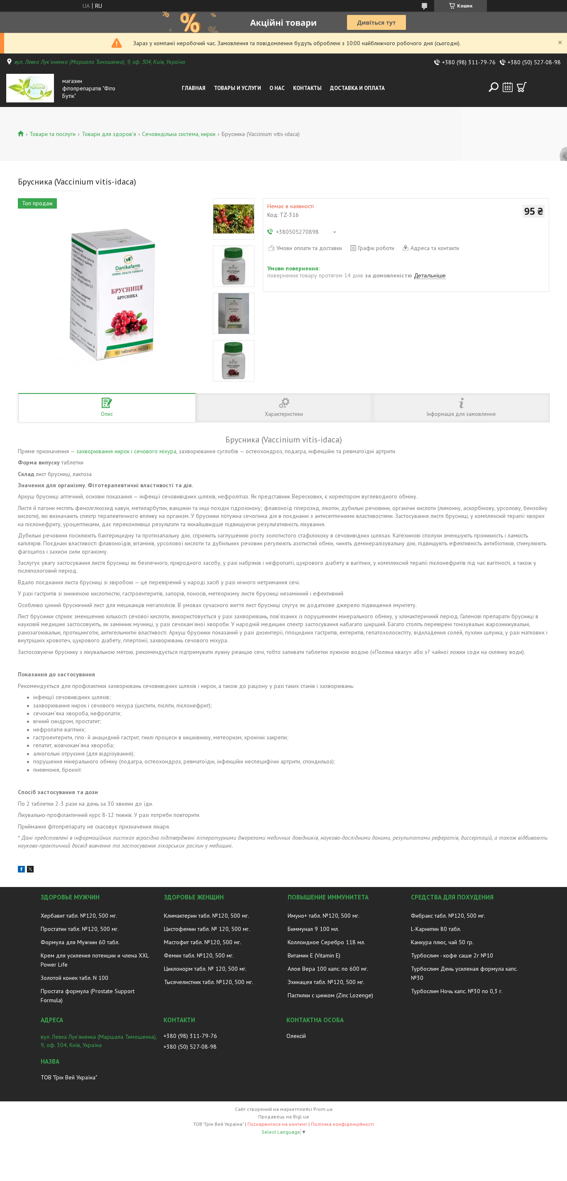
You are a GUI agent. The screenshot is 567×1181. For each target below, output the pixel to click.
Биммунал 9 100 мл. (313, 929)
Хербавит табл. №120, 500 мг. (79, 915)
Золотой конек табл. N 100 (74, 978)
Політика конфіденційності (342, 1124)
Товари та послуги (52, 134)
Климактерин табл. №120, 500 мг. (206, 915)
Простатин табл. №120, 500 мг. (80, 929)
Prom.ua (322, 1109)
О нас (277, 88)
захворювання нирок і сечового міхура (126, 451)
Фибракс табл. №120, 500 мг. (448, 915)
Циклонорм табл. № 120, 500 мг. (205, 968)
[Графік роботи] (508, 87)
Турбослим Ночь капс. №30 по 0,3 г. (457, 991)
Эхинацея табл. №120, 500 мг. (326, 982)
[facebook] (21, 870)
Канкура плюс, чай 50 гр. (442, 942)
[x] (30, 870)
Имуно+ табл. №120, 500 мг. (323, 915)
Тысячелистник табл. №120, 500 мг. (208, 982)
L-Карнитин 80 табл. (436, 929)
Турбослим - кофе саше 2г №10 (452, 955)
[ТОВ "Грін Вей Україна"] (32, 88)
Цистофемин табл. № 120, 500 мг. (207, 929)
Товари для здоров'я (109, 134)
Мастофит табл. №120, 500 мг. (202, 942)
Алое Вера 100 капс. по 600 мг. (328, 968)
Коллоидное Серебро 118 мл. (326, 942)
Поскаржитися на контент (277, 1124)
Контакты (307, 88)
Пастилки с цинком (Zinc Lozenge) (330, 995)
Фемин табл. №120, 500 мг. (199, 955)
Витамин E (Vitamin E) (314, 955)
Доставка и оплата (357, 88)
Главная (193, 88)
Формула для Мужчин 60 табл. (80, 942)
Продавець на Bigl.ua (283, 1116)
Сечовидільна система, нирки (178, 134)
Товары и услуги (237, 88)
